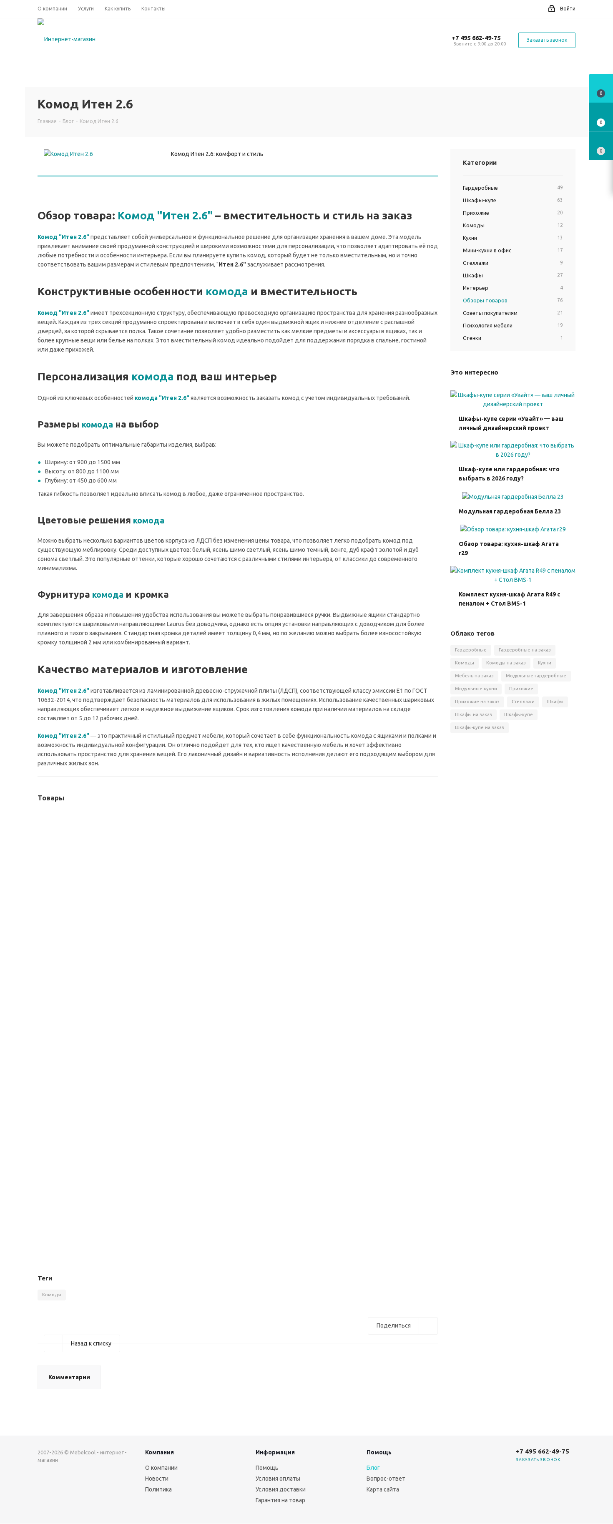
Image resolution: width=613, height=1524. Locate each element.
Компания (159, 1452)
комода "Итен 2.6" (162, 398)
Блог (373, 1467)
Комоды (51, 1294)
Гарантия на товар (280, 1500)
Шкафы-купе (518, 714)
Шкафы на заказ (473, 714)
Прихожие (521, 688)
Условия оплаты (278, 1478)
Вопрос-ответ (386, 1478)
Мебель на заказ (474, 675)
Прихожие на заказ (477, 701)
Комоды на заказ (506, 662)
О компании (161, 1467)
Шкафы (555, 701)
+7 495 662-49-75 (476, 37)
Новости (156, 1478)
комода (227, 291)
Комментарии (69, 1377)
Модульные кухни (476, 688)
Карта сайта (383, 1489)
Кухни (544, 662)
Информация (275, 1452)
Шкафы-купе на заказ (479, 727)
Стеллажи (523, 701)
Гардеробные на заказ (525, 649)
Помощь (267, 1467)
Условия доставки (281, 1489)
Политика (158, 1489)
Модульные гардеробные (536, 675)
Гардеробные (471, 649)
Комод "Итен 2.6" (165, 215)
